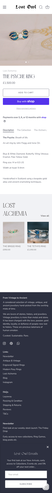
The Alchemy (40, 130)
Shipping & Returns (12, 405)
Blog (5, 377)
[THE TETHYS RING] (38, 232)
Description (8, 130)
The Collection (24, 130)
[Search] (41, 7)
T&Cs (5, 413)
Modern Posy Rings (12, 369)
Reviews (7, 409)
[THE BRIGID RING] (13, 232)
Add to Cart (26, 92)
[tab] (10, 130)
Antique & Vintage (11, 360)
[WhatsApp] (18, 343)
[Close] (47, 447)
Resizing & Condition (12, 400)
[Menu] (4, 7)
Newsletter (8, 356)
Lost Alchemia (9, 70)
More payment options (26, 108)
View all (45, 215)
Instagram (8, 382)
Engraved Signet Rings (14, 365)
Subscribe (26, 484)
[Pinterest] (11, 343)
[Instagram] (4, 343)
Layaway (7, 396)
